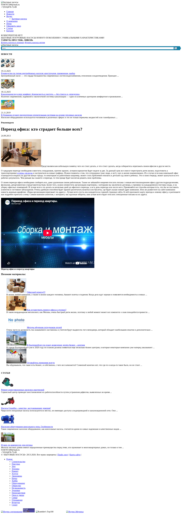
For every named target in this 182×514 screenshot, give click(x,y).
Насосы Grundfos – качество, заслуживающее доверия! (26, 408)
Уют (14, 466)
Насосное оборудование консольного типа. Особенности (27, 426)
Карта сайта (75, 455)
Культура (16, 502)
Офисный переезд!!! (36, 292)
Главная (10, 11)
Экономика (17, 476)
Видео (9, 16)
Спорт (14, 505)
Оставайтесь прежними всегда (41, 363)
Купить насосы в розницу (13, 42)
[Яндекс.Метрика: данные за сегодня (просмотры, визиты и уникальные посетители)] (75, 512)
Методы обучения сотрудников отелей (44, 327)
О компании (12, 21)
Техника (15, 469)
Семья (14, 498)
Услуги (15, 473)
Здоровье (16, 490)
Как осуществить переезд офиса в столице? (46, 310)
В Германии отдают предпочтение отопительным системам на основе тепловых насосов (41, 115)
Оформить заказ (13, 26)
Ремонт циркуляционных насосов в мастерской (22, 390)
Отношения (17, 500)
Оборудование (18, 483)
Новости (10, 14)
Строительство (18, 461)
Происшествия (18, 493)
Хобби (15, 481)
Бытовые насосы (19, 19)
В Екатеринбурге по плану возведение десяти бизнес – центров (56, 345)
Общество (16, 485)
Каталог (10, 31)
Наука (14, 478)
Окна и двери (18, 495)
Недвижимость (18, 488)
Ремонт (15, 471)
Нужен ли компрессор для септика (17, 445)
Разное (9, 459)
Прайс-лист (63, 455)
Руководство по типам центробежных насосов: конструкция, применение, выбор (38, 73)
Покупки (16, 464)
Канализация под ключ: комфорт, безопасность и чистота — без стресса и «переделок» (40, 94)
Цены (9, 23)
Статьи (9, 28)
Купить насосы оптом (35, 42)
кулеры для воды (25, 173)
